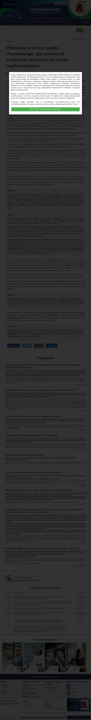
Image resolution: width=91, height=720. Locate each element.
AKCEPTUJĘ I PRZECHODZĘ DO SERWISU (45, 109)
